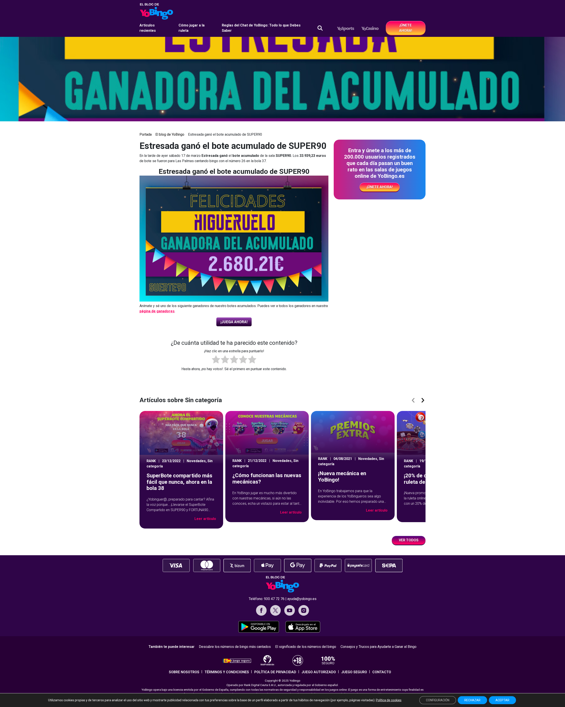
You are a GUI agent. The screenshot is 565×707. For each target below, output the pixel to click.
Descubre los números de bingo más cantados (235, 647)
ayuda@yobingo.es (301, 599)
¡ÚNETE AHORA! (405, 28)
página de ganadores (157, 311)
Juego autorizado (318, 672)
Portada (145, 134)
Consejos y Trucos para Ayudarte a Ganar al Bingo (378, 647)
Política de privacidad (275, 672)
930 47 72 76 (274, 599)
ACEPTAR (502, 700)
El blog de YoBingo (169, 134)
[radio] (216, 360)
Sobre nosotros (184, 672)
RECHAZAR (472, 700)
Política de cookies (388, 700)
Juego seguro (354, 672)
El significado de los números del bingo (305, 647)
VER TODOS (408, 540)
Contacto (381, 672)
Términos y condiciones (227, 672)
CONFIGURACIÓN (437, 700)
